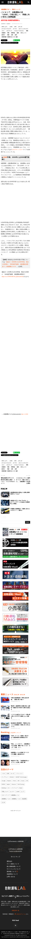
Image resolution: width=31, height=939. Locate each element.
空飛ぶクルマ (5, 791)
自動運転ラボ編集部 (5, 23)
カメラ (22, 791)
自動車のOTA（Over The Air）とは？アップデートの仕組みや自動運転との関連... (20, 502)
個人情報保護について (13, 866)
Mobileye (4, 788)
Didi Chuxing (21, 784)
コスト (3, 30)
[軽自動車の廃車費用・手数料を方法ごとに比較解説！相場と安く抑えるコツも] (5, 725)
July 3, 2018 (24, 414)
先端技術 (3, 32)
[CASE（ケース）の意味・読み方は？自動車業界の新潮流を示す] (5, 738)
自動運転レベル (15, 795)
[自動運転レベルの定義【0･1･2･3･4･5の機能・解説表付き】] (5, 754)
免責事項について (12, 874)
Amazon (14, 784)
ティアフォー (5, 777)
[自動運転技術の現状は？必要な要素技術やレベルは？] (5, 494)
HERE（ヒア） (5, 26)
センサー (12, 791)
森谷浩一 (3, 34)
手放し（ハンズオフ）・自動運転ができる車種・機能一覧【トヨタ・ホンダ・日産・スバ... (20, 745)
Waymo (9, 780)
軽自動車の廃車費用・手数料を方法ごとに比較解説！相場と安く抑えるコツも (20, 724)
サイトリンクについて (13, 869)
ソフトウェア (14, 788)
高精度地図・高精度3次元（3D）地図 (10, 36)
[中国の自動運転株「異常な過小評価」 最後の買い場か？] (5, 700)
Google (3, 780)
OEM (15, 26)
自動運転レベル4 (16, 799)
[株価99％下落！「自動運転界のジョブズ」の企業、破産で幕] (5, 763)
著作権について (11, 871)
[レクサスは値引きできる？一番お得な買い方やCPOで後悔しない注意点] (5, 717)
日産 (8, 773)
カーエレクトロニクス (6, 28)
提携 (18, 32)
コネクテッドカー (17, 149)
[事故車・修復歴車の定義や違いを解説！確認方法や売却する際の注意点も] (5, 708)
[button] (28, 2)
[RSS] (15, 925)
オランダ (20, 26)
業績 (8, 34)
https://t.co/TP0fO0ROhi (8, 276)
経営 (16, 34)
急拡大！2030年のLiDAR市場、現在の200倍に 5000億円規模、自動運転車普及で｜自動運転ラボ (15, 264)
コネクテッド (9, 30)
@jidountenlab (20, 276)
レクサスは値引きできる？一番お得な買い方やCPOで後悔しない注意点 (20, 716)
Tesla (14, 780)
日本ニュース (23, 32)
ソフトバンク (19, 773)
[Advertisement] (15, 98)
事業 (27, 30)
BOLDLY (12, 777)
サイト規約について (13, 864)
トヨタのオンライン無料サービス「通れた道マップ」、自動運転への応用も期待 (23, 480)
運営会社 (9, 861)
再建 (8, 32)
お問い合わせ (11, 876)
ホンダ (12, 773)
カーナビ (15, 28)
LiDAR (11, 26)
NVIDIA (3, 784)
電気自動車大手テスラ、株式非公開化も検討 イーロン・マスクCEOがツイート (8, 480)
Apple (8, 784)
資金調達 (24, 799)
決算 (12, 34)
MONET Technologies (21, 777)
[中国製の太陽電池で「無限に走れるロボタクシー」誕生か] (5, 511)
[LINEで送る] (16, 40)
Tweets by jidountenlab (15, 851)
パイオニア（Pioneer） (19, 30)
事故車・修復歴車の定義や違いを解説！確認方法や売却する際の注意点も (20, 707)
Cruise (22, 780)
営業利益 (13, 32)
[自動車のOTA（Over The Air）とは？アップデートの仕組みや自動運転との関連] (5, 503)
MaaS (20, 788)
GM (18, 780)
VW (27, 780)
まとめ (3, 802)
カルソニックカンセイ (23, 28)
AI (8, 788)
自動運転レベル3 (6, 799)
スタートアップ (5, 795)
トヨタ (3, 773)
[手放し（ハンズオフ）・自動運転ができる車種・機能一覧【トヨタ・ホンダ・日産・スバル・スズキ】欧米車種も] (5, 746)
